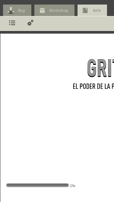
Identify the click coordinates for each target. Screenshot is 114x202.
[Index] (12, 23)
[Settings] (30, 23)
